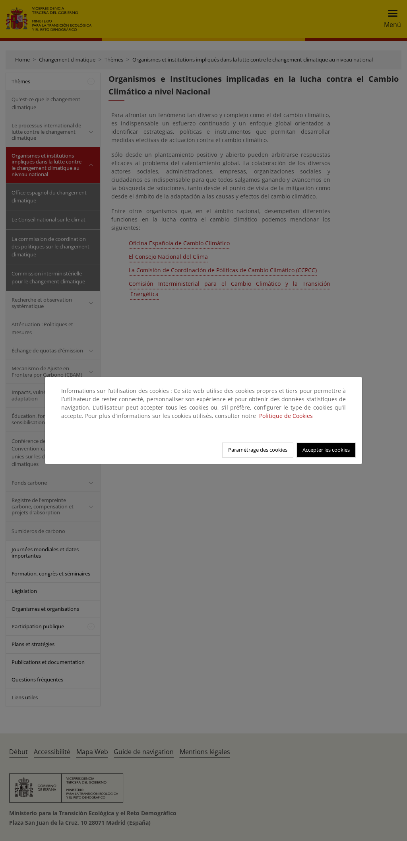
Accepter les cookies (326, 449)
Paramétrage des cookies (257, 449)
